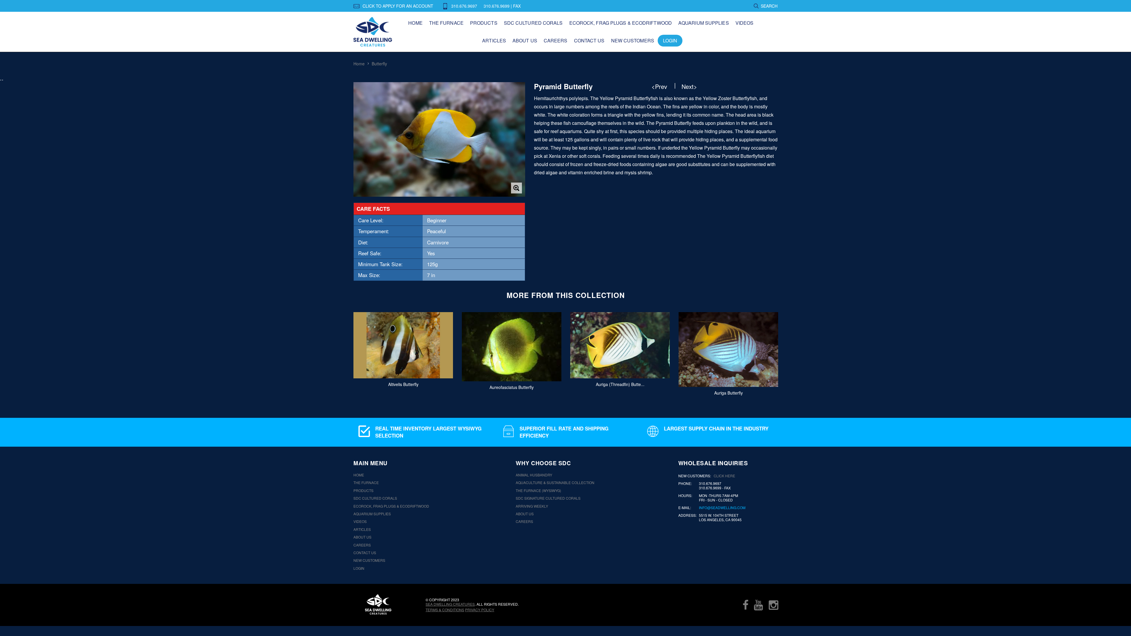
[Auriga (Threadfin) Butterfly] (620, 345)
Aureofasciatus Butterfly (512, 387)
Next (787, 350)
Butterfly (379, 64)
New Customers (632, 40)
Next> (689, 86)
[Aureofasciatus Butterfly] (511, 346)
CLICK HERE (724, 475)
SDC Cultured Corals (533, 22)
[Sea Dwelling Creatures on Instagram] (773, 604)
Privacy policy (479, 609)
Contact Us (589, 40)
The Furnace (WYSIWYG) (538, 490)
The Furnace (446, 22)
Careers (556, 40)
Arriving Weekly (532, 506)
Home (415, 22)
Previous (343, 350)
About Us (524, 40)
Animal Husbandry (534, 475)
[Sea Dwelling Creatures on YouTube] (758, 604)
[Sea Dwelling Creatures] (378, 604)
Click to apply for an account (398, 6)
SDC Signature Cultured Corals (548, 498)
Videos (744, 22)
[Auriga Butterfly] (728, 349)
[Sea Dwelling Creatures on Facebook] (745, 604)
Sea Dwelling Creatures (450, 604)
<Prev (659, 86)
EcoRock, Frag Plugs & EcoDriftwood (620, 22)
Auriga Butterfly (728, 392)
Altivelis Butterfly (403, 384)
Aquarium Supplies (703, 22)
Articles (494, 40)
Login (670, 40)
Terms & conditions (445, 609)
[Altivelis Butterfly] (403, 345)
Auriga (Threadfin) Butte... (620, 384)
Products (483, 22)
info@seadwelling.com (722, 508)
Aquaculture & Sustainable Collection (555, 483)
